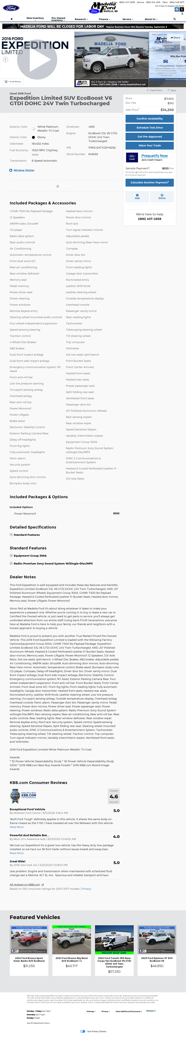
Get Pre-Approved (150, 136)
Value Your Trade (150, 145)
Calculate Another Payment (150, 182)
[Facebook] (177, 9)
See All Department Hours (38, 1023)
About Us (150, 19)
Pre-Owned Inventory (58, 19)
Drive (162, 198)
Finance (103, 19)
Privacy (86, 888)
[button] (65, 534)
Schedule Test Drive (150, 127)
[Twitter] (182, 9)
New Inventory (35, 18)
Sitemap (90, 1011)
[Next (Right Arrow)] (180, 59)
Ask (137, 198)
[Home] (11, 6)
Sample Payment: (138, 168)
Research (80, 19)
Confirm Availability (150, 118)
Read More (17, 826)
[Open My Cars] (182, 14)
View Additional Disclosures (128, 1011)
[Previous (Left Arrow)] (5, 59)
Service (126, 19)
